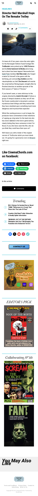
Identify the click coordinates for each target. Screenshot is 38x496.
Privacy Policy (22, 485)
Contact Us (31, 485)
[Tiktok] (28, 234)
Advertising (15, 487)
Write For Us (23, 487)
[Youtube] (19, 234)
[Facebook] (10, 234)
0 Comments (23, 28)
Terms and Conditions (10, 485)
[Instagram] (23, 234)
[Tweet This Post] (12, 29)
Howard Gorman (13, 23)
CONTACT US (19, 247)
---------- (19, 404)
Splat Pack (6, 74)
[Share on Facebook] (8, 29)
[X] (14, 234)
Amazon (32, 138)
